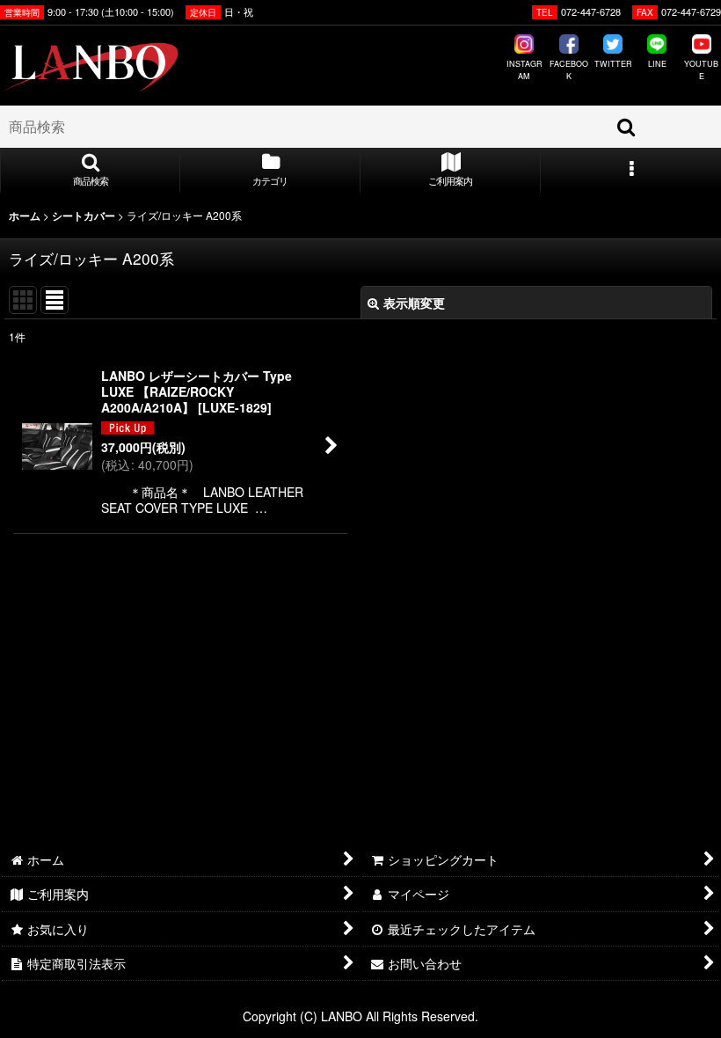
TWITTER (613, 63)
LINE (657, 63)
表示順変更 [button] (414, 302)
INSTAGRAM (524, 70)
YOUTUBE (701, 70)
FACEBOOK (568, 70)
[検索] (627, 126)
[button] (90, 171)
